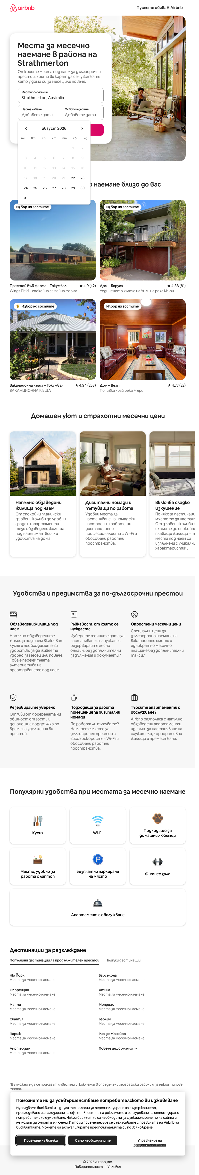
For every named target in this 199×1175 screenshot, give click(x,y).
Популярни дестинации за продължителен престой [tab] (54, 960)
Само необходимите (92, 1140)
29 (73, 188)
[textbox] (39, 115)
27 (54, 188)
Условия (114, 1167)
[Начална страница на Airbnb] (22, 7)
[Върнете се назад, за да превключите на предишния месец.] (26, 128)
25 (35, 188)
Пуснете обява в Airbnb (160, 7)
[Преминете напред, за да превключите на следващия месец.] (82, 128)
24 (26, 188)
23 (82, 178)
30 (83, 188)
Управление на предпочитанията (149, 1142)
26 (45, 188)
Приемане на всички (41, 1140)
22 (73, 178)
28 (64, 188)
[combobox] (61, 98)
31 (25, 198)
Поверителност (89, 1167)
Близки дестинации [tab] (124, 960)
